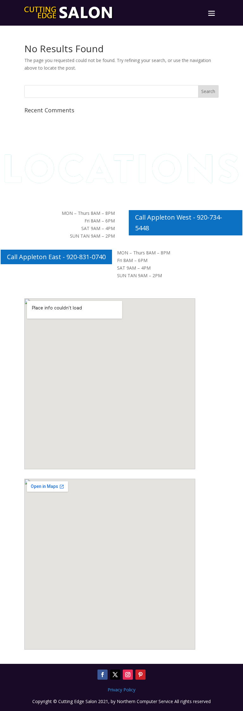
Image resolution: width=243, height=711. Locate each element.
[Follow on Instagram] (128, 675)
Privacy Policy (121, 690)
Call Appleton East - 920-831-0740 (56, 257)
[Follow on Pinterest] (140, 675)
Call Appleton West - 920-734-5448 (178, 222)
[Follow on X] (115, 675)
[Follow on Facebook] (102, 675)
